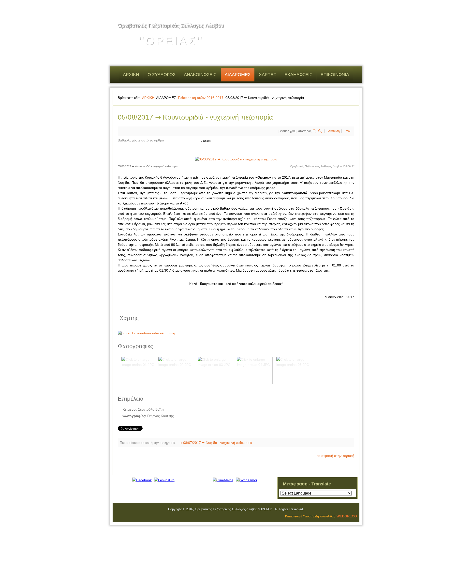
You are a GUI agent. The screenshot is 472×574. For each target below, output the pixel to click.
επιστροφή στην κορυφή (335, 456)
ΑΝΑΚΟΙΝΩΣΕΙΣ (200, 74)
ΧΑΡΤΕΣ (267, 74)
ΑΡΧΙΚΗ (131, 74)
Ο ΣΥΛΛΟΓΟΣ (162, 74)
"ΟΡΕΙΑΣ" (170, 40)
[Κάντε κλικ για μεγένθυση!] (236, 333)
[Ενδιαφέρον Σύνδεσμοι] (246, 480)
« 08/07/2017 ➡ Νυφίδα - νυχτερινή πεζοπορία (216, 443)
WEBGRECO (347, 516)
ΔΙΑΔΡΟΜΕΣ (238, 74)
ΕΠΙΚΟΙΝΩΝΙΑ (335, 74)
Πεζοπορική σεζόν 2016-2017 (201, 98)
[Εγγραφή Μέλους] (223, 480)
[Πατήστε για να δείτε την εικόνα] (236, 159)
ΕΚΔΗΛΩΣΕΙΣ (298, 74)
